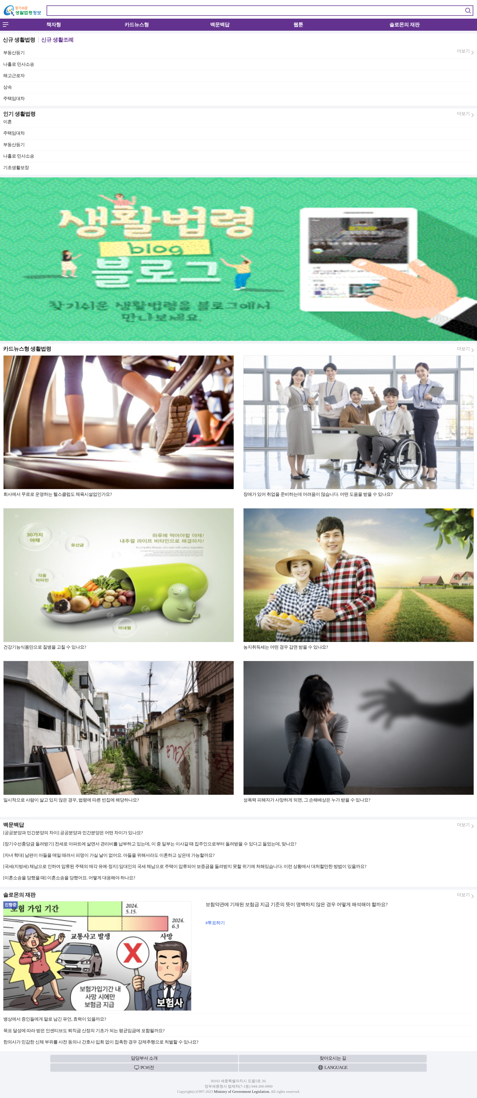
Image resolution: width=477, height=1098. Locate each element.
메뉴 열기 (5, 25)
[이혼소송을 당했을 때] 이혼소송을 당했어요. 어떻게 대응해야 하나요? (69, 877)
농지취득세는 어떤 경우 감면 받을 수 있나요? (285, 647)
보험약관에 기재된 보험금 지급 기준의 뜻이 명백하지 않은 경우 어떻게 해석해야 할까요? (297, 904)
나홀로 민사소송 (18, 64)
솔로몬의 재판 (404, 24)
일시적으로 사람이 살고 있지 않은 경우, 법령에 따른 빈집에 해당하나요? (71, 800)
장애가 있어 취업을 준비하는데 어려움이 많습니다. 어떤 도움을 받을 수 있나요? (318, 494)
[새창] (238, 179)
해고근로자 (14, 75)
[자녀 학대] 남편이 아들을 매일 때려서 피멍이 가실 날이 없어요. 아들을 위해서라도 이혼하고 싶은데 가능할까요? (108, 855)
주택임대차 (14, 98)
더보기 (463, 51)
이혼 (7, 121)
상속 (7, 87)
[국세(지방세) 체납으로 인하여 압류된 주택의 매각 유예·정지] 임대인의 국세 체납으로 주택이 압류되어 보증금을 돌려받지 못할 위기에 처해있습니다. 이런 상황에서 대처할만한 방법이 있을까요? (184, 866)
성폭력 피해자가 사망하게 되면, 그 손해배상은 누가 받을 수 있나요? (306, 800)
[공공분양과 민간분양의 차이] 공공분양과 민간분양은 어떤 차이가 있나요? (73, 832)
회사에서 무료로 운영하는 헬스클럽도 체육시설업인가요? (57, 494)
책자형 (53, 24)
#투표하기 (215, 922)
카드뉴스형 (137, 24)
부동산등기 (14, 52)
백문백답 (220, 24)
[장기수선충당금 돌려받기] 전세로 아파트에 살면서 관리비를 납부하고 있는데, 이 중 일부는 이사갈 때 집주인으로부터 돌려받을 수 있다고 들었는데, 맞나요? (149, 843)
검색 (468, 10)
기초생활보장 (16, 167)
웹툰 (298, 24)
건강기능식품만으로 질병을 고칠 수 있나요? (44, 647)
